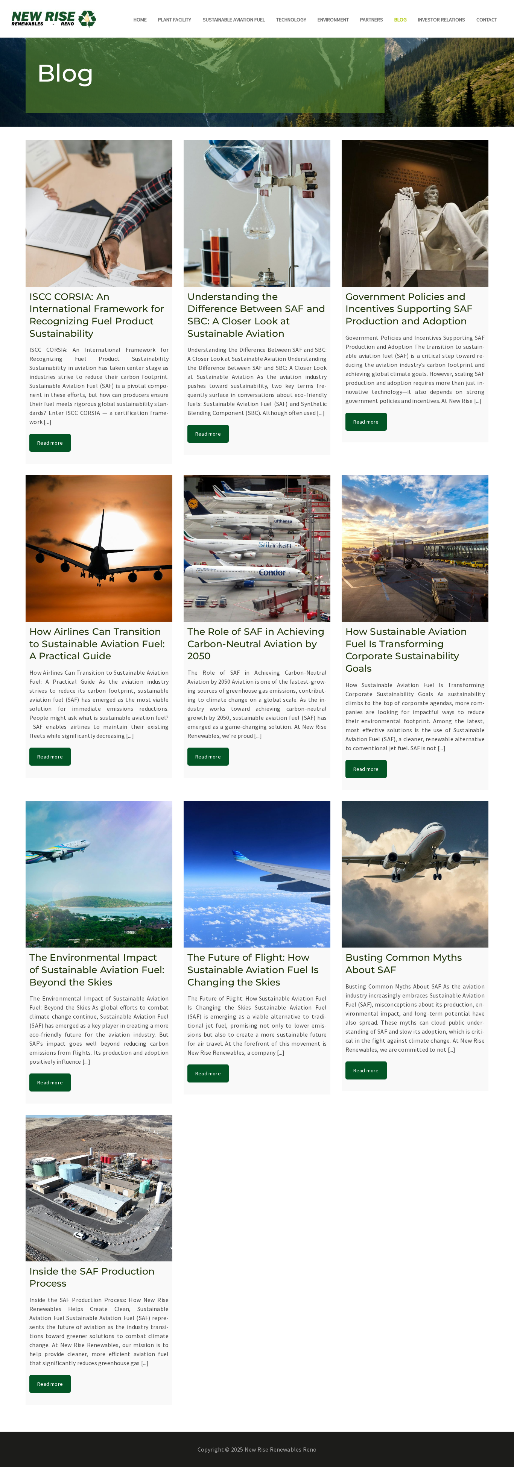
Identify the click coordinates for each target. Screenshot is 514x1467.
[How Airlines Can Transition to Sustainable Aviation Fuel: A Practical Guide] (99, 548)
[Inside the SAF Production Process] (99, 1188)
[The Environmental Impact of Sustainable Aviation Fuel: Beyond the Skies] (99, 874)
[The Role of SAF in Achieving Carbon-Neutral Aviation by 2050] (257, 548)
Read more (50, 442)
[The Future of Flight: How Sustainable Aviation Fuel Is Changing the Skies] (257, 874)
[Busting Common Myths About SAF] (415, 874)
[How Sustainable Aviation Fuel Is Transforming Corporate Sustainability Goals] (415, 548)
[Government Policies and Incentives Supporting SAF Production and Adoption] (415, 213)
